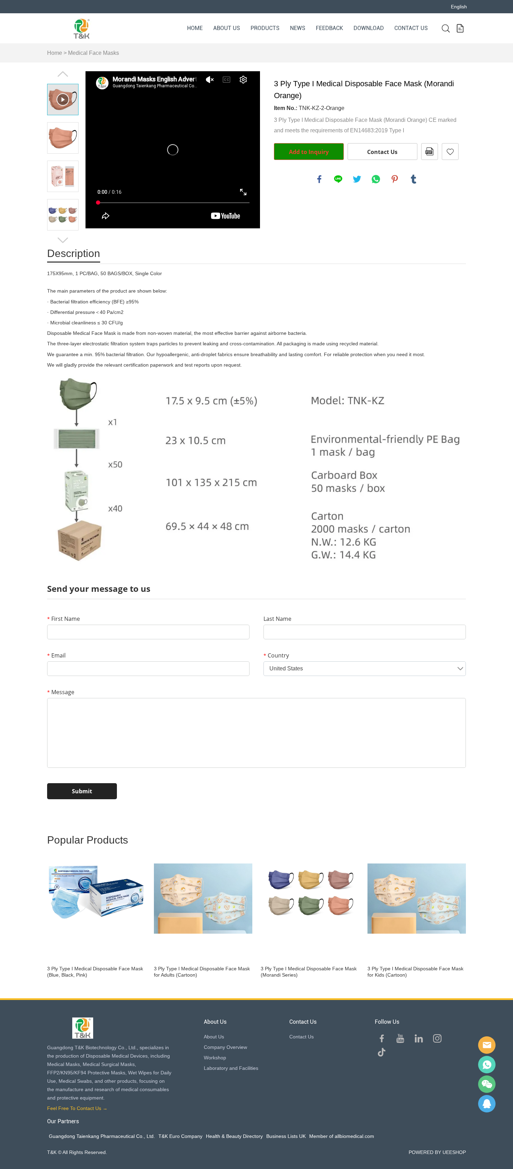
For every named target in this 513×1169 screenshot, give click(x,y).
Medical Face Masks (93, 53)
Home (195, 28)
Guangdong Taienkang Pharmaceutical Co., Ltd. (102, 1136)
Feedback (329, 28)
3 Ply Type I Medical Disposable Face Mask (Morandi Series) (309, 972)
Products (265, 28)
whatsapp (376, 179)
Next (63, 240)
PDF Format (429, 151)
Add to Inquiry (309, 152)
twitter (357, 179)
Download (369, 28)
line (338, 179)
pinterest (394, 179)
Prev (63, 74)
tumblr (413, 179)
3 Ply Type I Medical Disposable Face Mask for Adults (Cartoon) (202, 972)
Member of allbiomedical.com (341, 1136)
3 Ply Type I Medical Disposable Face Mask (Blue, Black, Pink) (95, 972)
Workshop (215, 1057)
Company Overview (225, 1047)
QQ (487, 1103)
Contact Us (411, 28)
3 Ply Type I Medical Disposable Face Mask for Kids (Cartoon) (415, 972)
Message (60, 692)
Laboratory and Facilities (231, 1068)
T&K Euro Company (180, 1136)
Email (56, 655)
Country (276, 655)
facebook (319, 179)
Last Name (277, 619)
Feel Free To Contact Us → (77, 1108)
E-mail (487, 1045)
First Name (63, 619)
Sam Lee (487, 1064)
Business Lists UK (286, 1136)
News (297, 28)
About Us (226, 28)
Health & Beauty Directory (234, 1136)
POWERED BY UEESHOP (437, 1152)
